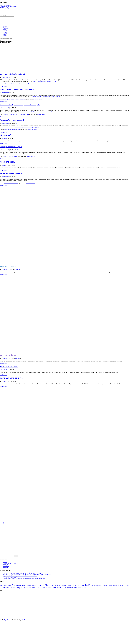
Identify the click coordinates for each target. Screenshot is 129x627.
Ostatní (122, 585)
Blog (14, 585)
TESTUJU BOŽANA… (9, 355)
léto (103, 585)
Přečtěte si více (3, 86)
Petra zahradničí (5, 77)
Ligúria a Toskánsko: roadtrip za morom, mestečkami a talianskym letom (20, 576)
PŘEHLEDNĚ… (6, 135)
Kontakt (5, 562)
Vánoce (54, 587)
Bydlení (5, 26)
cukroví (34, 585)
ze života (71, 587)
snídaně (28, 587)
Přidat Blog (5, 564)
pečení (1, 587)
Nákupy (5, 35)
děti (53, 585)
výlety (59, 587)
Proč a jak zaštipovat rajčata (11, 147)
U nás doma (42, 587)
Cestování (5, 28)
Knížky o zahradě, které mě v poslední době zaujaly (20, 105)
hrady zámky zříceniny (62, 585)
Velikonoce (48, 587)
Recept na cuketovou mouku (11, 173)
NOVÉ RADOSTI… (7, 162)
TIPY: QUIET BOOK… (9, 266)
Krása (4, 27)
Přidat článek (6, 566)
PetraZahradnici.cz (32, 83)
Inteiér (87, 585)
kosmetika (96, 585)
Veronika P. (4, 138)
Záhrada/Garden (81, 587)
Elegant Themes (7, 620)
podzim (5, 587)
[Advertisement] (45, 57)
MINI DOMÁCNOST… (9, 367)
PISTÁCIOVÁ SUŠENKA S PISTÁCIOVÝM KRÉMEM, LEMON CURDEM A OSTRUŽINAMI (27, 574)
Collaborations (30, 585)
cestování (23, 585)
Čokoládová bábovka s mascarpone (8, 6)
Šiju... (86, 587)
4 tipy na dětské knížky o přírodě (12, 74)
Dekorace (40, 585)
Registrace (5, 567)
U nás (38, 587)
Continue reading (44, 81)
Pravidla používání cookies (9, 563)
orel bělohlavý (116, 585)
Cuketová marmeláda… (5, 5)
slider (24, 587)
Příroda (4, 29)
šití (88, 587)
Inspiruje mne (79, 585)
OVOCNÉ (127, 585)
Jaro (92, 585)
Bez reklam (8, 585)
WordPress (24, 620)
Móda (4, 34)
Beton (5, 585)
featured (56, 585)
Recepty (5, 32)
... (3, 520)
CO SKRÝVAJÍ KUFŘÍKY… (11, 378)
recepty (19, 587)
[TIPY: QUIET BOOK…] (64, 263)
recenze (13, 587)
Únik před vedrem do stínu (9, 577)
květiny (99, 585)
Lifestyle (5, 30)
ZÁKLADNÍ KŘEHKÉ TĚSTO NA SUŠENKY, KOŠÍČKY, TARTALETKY (22, 573)
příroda (9, 587)
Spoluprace (33, 587)
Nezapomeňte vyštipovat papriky (12, 120)
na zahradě (106, 585)
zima (75, 587)
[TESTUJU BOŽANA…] (64, 352)
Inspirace (69, 585)
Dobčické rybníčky (4, 8)
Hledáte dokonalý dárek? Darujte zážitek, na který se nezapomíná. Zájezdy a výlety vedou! (24, 578)
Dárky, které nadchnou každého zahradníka (17, 89)
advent (2, 585)
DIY (46, 585)
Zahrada (5, 33)
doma (50, 585)
